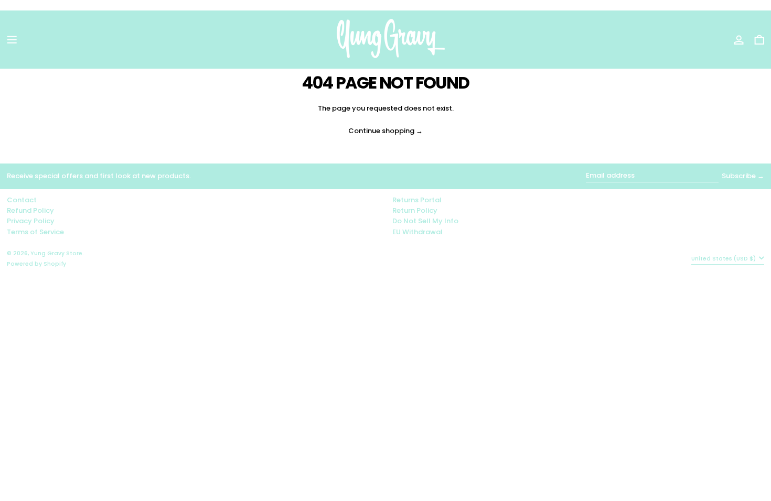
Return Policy (414, 210)
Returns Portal (417, 200)
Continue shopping (381, 131)
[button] (759, 40)
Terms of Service (35, 232)
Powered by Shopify (36, 264)
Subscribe (739, 176)
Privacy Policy (31, 221)
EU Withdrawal (417, 232)
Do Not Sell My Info (425, 221)
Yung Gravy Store (56, 253)
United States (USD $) (724, 259)
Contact (22, 200)
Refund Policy (30, 210)
